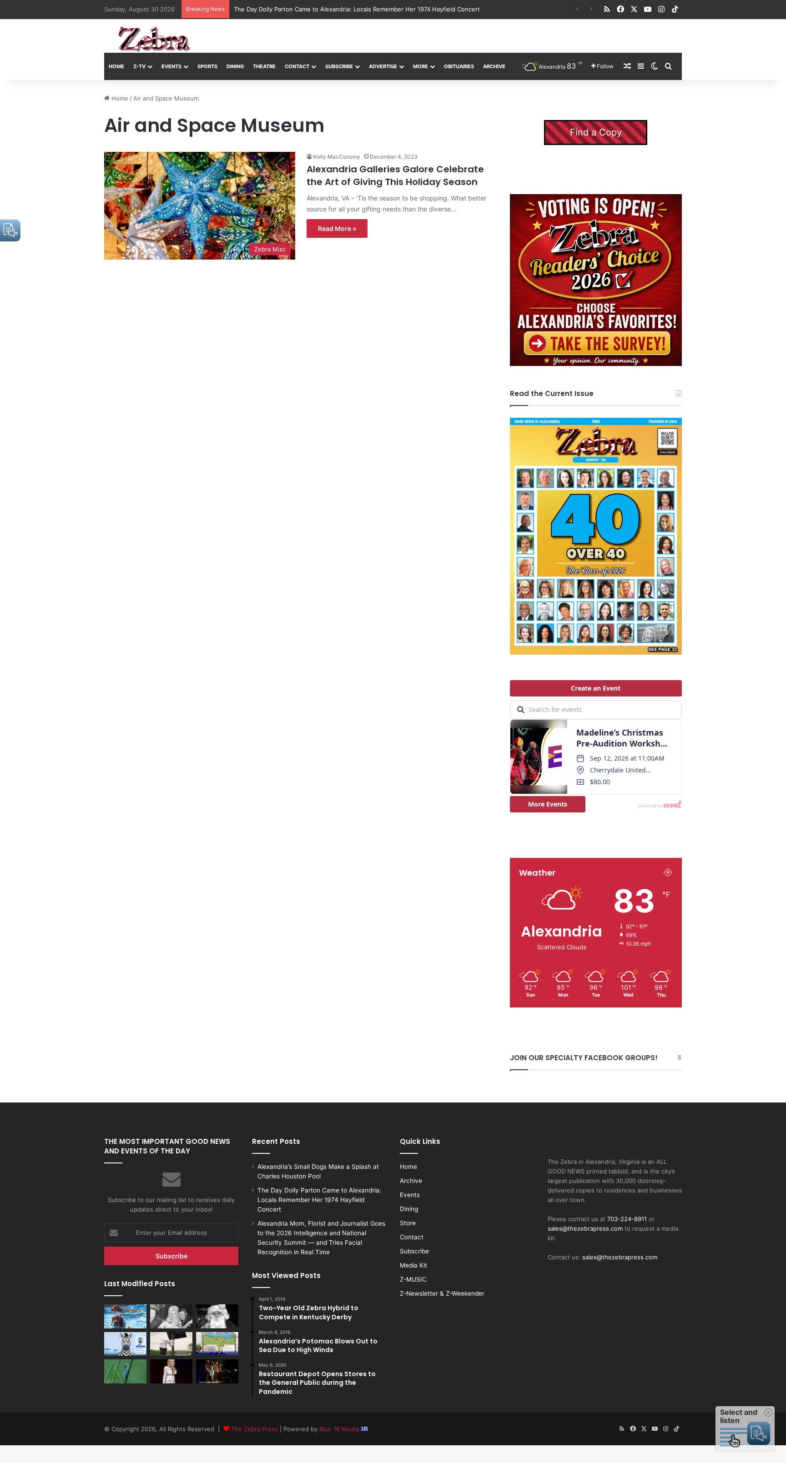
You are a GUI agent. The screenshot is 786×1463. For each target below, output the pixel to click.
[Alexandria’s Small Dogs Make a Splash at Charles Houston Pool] (125, 1316)
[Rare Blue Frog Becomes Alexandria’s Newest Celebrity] (125, 1371)
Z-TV (139, 66)
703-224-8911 (627, 1219)
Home (116, 66)
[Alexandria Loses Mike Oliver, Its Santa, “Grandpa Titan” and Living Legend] (217, 1316)
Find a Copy (596, 132)
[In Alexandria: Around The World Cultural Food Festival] (217, 1344)
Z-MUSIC (413, 1279)
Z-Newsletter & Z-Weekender (442, 1293)
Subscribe (339, 66)
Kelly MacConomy (336, 156)
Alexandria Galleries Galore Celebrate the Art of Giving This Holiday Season (395, 175)
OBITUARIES (459, 66)
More (420, 66)
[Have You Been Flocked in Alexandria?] (171, 1344)
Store (408, 1223)
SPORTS (207, 66)
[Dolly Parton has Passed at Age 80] (171, 1371)
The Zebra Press (254, 1429)
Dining (235, 66)
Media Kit (413, 1265)
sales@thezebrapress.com (585, 1228)
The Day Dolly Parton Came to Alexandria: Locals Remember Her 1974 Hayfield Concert (319, 1200)
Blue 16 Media (340, 1429)
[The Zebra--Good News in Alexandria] (154, 39)
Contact (297, 66)
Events (171, 66)
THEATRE (264, 66)
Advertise (383, 66)
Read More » (337, 228)
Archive (494, 66)
